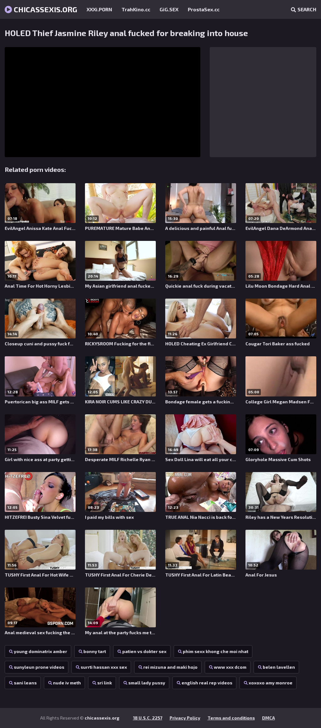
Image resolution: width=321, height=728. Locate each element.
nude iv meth (67, 682)
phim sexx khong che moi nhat (215, 651)
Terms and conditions (231, 717)
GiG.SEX (169, 9)
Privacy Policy (185, 717)
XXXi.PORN (99, 9)
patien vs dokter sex (144, 651)
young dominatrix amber (40, 651)
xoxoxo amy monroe (270, 682)
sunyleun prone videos (39, 667)
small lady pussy (146, 682)
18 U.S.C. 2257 (147, 717)
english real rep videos (207, 682)
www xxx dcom (230, 667)
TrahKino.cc (136, 9)
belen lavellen (279, 667)
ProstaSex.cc (203, 9)
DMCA (268, 717)
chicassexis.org (44, 9)
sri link (104, 682)
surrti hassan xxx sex (104, 667)
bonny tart (94, 651)
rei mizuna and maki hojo (170, 667)
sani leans (25, 682)
